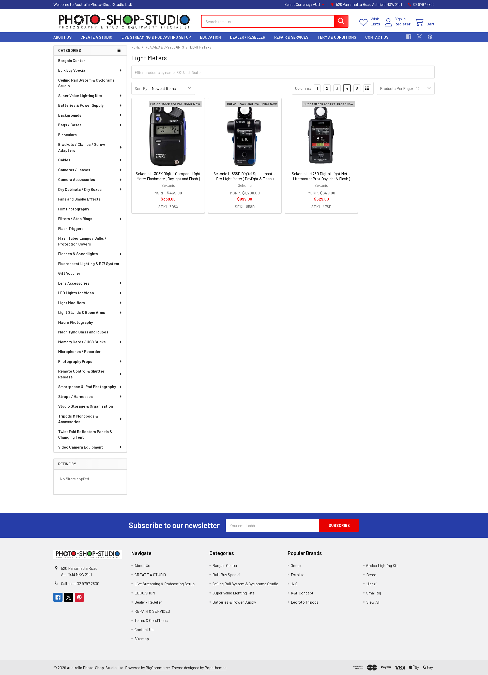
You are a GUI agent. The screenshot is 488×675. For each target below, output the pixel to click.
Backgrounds (69, 115)
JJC (294, 583)
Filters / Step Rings (75, 218)
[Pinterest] (430, 36)
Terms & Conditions (336, 37)
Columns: (303, 88)
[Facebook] (408, 36)
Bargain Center (71, 60)
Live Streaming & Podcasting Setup (156, 37)
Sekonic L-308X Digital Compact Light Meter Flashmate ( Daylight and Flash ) (168, 176)
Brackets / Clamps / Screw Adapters (81, 147)
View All (372, 602)
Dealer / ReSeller (247, 37)
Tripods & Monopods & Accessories (78, 419)
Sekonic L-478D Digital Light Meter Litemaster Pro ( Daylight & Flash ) (321, 176)
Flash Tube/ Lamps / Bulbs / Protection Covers (82, 241)
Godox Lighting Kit (382, 565)
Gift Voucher (69, 273)
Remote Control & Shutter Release (81, 374)
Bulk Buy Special (72, 70)
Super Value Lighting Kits (80, 95)
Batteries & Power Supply (80, 105)
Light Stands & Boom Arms (81, 312)
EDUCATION (210, 37)
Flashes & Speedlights (78, 253)
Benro (371, 574)
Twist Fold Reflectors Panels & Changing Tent (85, 434)
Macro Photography (75, 322)
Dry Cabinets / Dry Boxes (80, 189)
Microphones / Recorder (79, 351)
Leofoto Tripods (304, 602)
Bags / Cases (70, 124)
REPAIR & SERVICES (291, 37)
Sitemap (141, 638)
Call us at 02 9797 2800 (80, 583)
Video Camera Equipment (80, 447)
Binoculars (67, 134)
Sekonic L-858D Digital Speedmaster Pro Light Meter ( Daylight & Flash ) (245, 176)
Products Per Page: (396, 88)
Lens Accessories (73, 283)
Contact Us (376, 37)
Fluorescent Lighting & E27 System (88, 263)
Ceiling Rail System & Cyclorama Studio (86, 83)
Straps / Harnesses (75, 396)
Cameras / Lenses (74, 169)
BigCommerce (158, 667)
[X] (419, 36)
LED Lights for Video (76, 292)
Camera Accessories (76, 179)
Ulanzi (371, 583)
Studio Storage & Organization (85, 406)
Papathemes (215, 667)
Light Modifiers (71, 302)
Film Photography (73, 209)
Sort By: (142, 88)
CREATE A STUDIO (96, 37)
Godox (296, 565)
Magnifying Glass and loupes (83, 332)
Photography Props (75, 361)
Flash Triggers (71, 228)
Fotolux (297, 574)
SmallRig (373, 592)
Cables (64, 160)
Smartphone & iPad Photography (87, 386)
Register (402, 23)
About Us (62, 37)
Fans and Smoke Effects (79, 199)
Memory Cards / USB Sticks (82, 342)
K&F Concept (302, 592)
